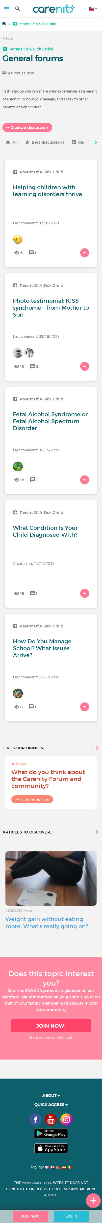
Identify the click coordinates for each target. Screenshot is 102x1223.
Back (9, 38)
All (15, 142)
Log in (71, 1216)
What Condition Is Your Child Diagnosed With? (45, 531)
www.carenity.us (37, 1183)
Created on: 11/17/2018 (33, 563)
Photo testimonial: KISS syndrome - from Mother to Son (51, 307)
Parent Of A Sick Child (31, 48)
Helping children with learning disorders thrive (47, 191)
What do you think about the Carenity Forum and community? (48, 778)
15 (22, 593)
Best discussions (48, 142)
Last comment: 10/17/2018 (36, 676)
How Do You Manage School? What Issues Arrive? (42, 648)
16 (22, 366)
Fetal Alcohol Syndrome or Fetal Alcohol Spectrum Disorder (50, 421)
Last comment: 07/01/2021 (36, 222)
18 (22, 479)
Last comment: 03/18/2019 (36, 336)
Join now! (51, 1026)
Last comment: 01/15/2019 (36, 449)
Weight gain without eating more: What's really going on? (46, 923)
